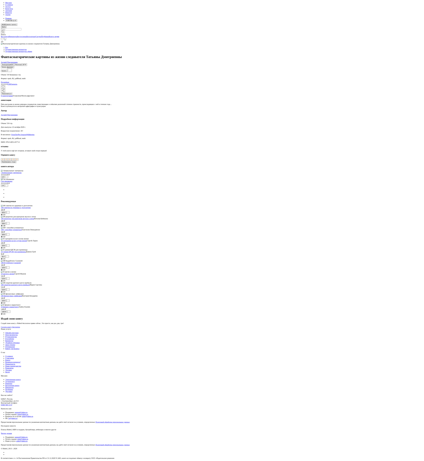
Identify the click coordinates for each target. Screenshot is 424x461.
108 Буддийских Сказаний (11, 263)
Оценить (14, 84)
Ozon (13, 135)
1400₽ (4, 312)
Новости (8, 13)
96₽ (3, 256)
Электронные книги (13, 379)
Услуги (8, 7)
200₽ (3, 245)
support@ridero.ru (21, 412)
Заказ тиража (10, 345)
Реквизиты (9, 368)
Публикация (10, 347)
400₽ (3, 212)
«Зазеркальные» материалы (11, 173)
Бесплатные (30, 36)
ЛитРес (18, 135)
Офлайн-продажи (12, 333)
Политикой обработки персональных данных (113, 422)
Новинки (8, 383)
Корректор (9, 341)
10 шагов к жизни (7, 274)
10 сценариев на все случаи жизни (14, 241)
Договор (8, 370)
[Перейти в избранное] (2, 40)
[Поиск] (3, 32)
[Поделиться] (3, 91)
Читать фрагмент (7, 67)
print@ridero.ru (22, 414)
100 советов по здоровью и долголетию (16, 208)
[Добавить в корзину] (9, 70)
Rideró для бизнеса (12, 349)
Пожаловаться (6, 94)
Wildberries (30, 135)
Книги (7, 360)
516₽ (3, 289)
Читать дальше (6, 433)
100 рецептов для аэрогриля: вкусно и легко (17, 219)
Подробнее (5, 82)
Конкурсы (9, 9)
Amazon (23, 135)
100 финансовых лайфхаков (11, 296)
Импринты (13, 36)
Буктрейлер (9, 339)
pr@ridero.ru (12, 418)
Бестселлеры (21, 36)
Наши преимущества (13, 366)
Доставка (8, 391)
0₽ (3, 177)
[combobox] (212, 29)
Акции (7, 15)
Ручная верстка (11, 337)
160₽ (3, 267)
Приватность (10, 364)
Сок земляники (6, 181)
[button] (212, 32)
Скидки (38, 36)
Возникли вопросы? (13, 362)
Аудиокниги (10, 381)
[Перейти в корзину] (5, 40)
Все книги (5, 36)
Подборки (45, 36)
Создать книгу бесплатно (10, 327)
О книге (4, 96)
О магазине (9, 358)
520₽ (3, 278)
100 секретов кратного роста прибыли (15, 285)
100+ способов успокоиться (11, 230)
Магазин (8, 3)
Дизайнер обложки (12, 343)
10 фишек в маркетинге (10, 307)
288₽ (3, 223)
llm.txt (7, 372)
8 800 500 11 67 (6, 405)
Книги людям (54, 36)
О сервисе (9, 5)
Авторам (8, 11)
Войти (4, 27)
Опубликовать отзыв (8, 162)
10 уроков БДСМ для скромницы (13, 252)
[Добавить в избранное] (3, 87)
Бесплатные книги (12, 385)
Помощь (8, 18)
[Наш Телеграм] (6, 454)
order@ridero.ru (27, 416)
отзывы (10, 96)
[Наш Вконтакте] (6, 452)
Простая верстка (11, 335)
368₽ (3, 234)
